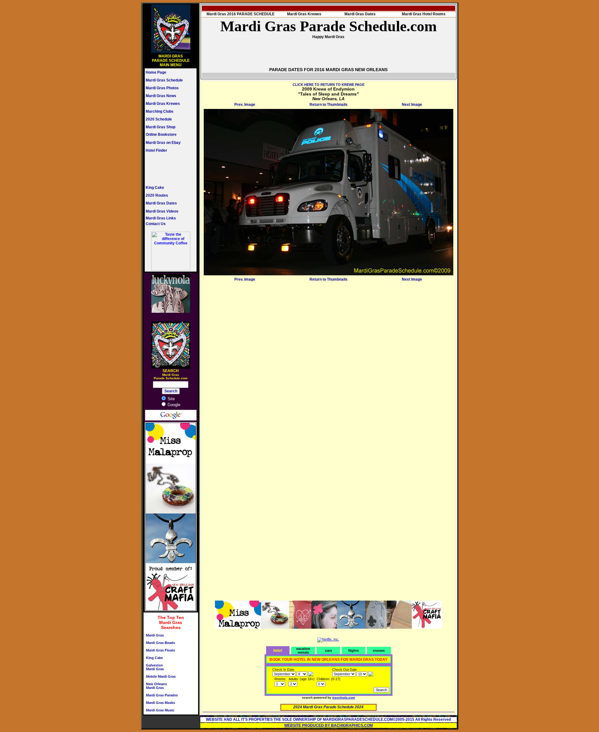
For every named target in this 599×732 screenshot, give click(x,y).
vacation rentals (303, 650)
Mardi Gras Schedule (164, 80)
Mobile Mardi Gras (161, 676)
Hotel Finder (156, 150)
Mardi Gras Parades (162, 695)
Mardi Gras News (161, 96)
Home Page (156, 72)
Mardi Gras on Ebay (163, 142)
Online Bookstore (161, 134)
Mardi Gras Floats (160, 650)
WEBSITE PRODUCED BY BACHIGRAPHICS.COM (328, 725)
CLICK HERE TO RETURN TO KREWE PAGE (328, 84)
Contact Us (156, 224)
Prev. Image (244, 104)
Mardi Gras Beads (160, 643)
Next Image (412, 104)
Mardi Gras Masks (160, 703)
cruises (379, 650)
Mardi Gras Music (160, 710)
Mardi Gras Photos (162, 88)
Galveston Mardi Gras (155, 667)
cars (328, 650)
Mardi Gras (155, 635)
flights (353, 650)
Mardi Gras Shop (160, 127)
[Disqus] (328, 361)
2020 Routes (157, 195)
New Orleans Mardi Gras (156, 686)
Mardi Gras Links (161, 218)
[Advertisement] (164, 169)
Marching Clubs (159, 111)
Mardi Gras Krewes (163, 103)
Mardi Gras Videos (162, 211)
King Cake (155, 187)
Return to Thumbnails (328, 104)
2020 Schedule (159, 119)
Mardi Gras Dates (161, 203)
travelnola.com (343, 697)
